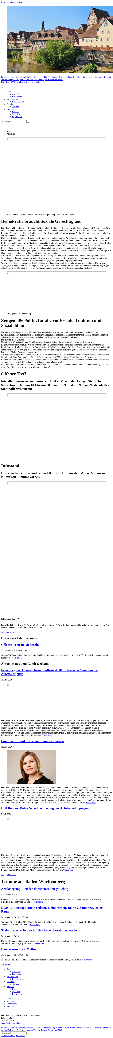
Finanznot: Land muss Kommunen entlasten (32, 741)
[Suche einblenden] (2, 85)
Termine (10, 104)
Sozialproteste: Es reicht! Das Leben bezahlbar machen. (40, 930)
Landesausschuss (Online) (19, 949)
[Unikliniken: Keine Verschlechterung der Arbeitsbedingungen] (56, 835)
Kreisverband (12, 99)
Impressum (17, 116)
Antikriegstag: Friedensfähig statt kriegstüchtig (34, 889)
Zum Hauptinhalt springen (12, 2)
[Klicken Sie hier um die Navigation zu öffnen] (2, 87)
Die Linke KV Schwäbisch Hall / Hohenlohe (20, 82)
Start (9, 92)
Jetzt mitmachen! (8, 632)
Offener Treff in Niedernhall (21, 644)
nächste (13, 874)
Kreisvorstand (18, 101)
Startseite (10, 999)
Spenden (16, 114)
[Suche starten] (28, 122)
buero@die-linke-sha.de (11, 1023)
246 (8, 874)
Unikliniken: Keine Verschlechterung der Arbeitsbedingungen (45, 808)
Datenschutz (12, 1003)
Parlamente (17, 96)
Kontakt (10, 109)
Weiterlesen (17, 658)
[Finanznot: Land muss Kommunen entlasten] (56, 767)
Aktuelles (16, 94)
